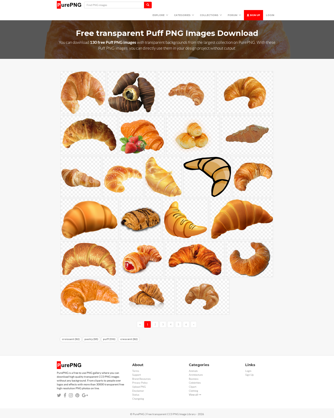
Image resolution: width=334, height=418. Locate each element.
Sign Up (254, 15)
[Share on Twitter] (59, 395)
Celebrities (195, 382)
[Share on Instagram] (71, 395)
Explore (159, 15)
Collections (209, 15)
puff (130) (109, 339)
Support (136, 374)
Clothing (193, 390)
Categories (182, 15)
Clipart (192, 386)
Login (270, 15)
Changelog (138, 398)
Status (135, 394)
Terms (135, 371)
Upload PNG (139, 386)
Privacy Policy (140, 382)
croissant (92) (71, 339)
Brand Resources (141, 378)
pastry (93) (91, 339)
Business (194, 378)
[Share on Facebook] (65, 395)
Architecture (196, 374)
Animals (193, 371)
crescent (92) (129, 339)
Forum (233, 15)
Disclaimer (138, 390)
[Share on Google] (85, 395)
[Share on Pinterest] (77, 395)
